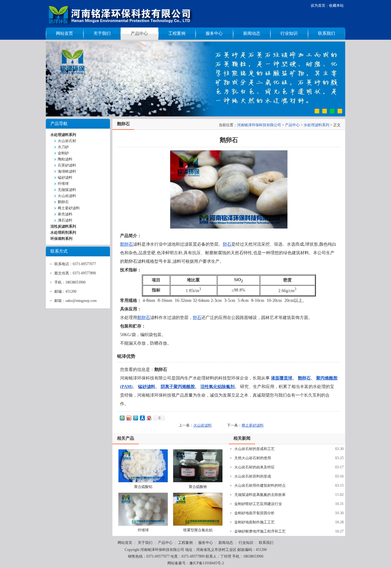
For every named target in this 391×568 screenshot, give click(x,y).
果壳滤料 (65, 214)
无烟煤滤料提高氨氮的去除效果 (260, 495)
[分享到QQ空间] (122, 418)
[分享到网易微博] (148, 418)
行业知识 (289, 33)
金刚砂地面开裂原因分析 (254, 513)
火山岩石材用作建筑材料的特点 (260, 485)
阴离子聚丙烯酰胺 (178, 386)
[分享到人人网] (142, 418)
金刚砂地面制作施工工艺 (254, 522)
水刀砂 (63, 147)
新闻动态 (251, 33)
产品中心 (139, 33)
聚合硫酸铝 (143, 487)
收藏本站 (336, 5)
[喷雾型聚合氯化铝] (198, 509)
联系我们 (326, 33)
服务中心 (214, 33)
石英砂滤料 (67, 165)
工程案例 (176, 33)
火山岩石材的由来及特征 (254, 467)
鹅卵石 (63, 202)
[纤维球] (143, 509)
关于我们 (102, 33)
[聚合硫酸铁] (198, 465)
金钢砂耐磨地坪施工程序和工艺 (260, 531)
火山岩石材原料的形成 (252, 476)
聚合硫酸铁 (198, 487)
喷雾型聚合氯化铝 (198, 530)
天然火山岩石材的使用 (252, 458)
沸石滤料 (65, 220)
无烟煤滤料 (67, 190)
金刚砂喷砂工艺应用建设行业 (258, 504)
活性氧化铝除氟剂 (217, 386)
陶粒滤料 (65, 159)
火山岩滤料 (67, 196)
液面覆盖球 (281, 378)
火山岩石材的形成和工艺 (254, 449)
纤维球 (63, 183)
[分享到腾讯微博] (135, 418)
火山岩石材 (67, 141)
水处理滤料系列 (316, 125)
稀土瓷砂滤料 (69, 208)
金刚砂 (63, 153)
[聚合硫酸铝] (143, 465)
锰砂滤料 (65, 177)
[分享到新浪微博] (128, 418)
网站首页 (64, 33)
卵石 (227, 244)
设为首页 (318, 5)
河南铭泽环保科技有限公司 (259, 125)
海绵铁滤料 (67, 171)
